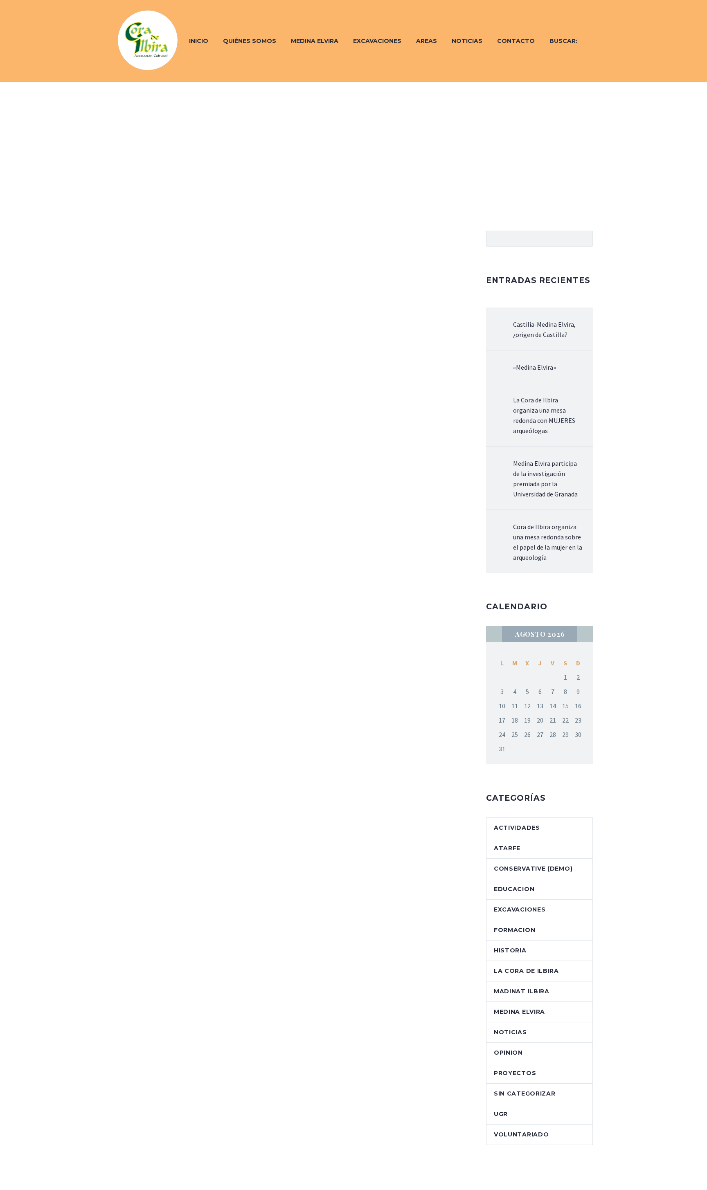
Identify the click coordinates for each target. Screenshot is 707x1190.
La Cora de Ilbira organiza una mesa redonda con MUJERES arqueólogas (544, 415)
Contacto (516, 41)
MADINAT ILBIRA (521, 991)
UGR (501, 1114)
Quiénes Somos (249, 41)
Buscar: (563, 41)
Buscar (584, 238)
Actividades (517, 827)
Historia (510, 950)
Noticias (467, 41)
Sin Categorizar (525, 1093)
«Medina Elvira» (534, 367)
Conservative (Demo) (533, 868)
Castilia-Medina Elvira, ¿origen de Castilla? (544, 329)
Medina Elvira (314, 41)
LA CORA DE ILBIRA (526, 970)
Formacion (514, 930)
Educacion (514, 889)
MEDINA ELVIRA (519, 1011)
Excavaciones (377, 41)
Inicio (198, 41)
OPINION (508, 1052)
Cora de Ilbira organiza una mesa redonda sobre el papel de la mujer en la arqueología (547, 542)
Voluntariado (521, 1134)
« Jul (494, 634)
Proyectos (515, 1073)
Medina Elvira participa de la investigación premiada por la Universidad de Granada (545, 478)
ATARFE (507, 848)
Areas (426, 41)
